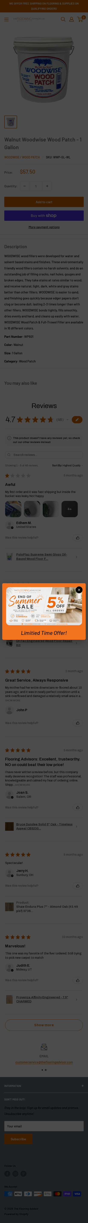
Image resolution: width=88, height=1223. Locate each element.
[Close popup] (79, 589)
